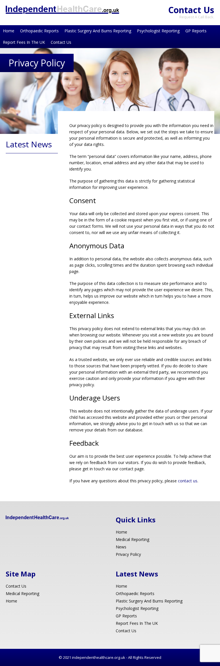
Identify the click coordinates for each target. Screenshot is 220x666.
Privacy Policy (128, 554)
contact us (187, 480)
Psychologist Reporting (158, 30)
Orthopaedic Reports (39, 30)
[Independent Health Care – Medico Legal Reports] (62, 12)
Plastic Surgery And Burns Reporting (97, 30)
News (121, 547)
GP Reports (196, 30)
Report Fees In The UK (24, 42)
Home (8, 30)
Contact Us (191, 10)
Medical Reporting (132, 539)
